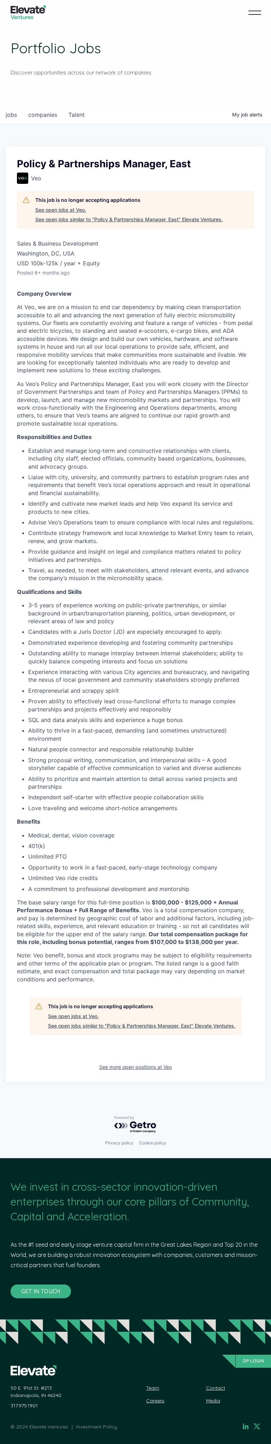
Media (213, 1400)
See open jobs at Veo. (60, 210)
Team (152, 1388)
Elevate (28, 12)
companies (42, 114)
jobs (11, 114)
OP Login (253, 1361)
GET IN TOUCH (40, 1291)
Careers (155, 1400)
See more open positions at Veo (135, 1067)
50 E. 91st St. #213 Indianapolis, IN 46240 (36, 1391)
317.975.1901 (24, 1405)
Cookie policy (152, 1142)
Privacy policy (119, 1142)
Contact (215, 1388)
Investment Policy (96, 1427)
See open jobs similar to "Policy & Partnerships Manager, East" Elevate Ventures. (129, 219)
